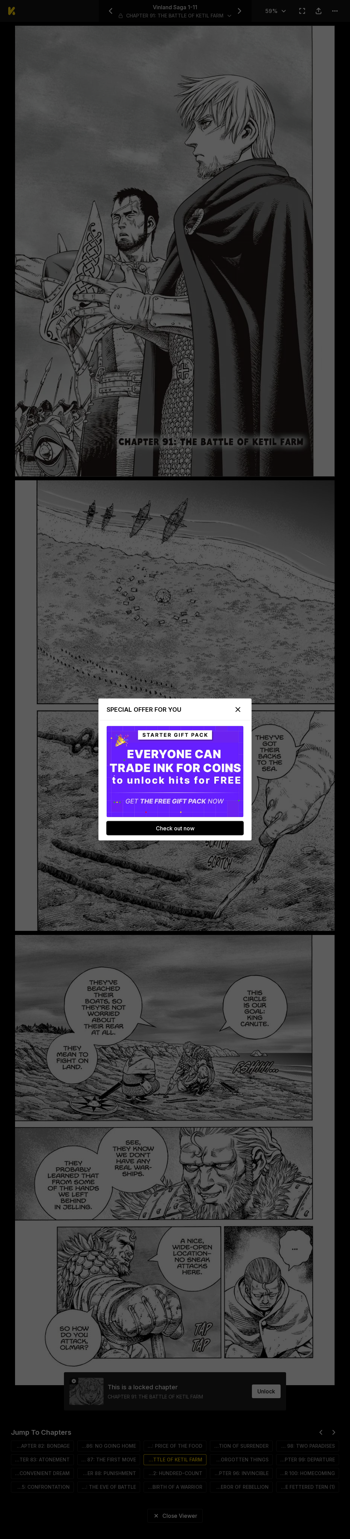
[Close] (237, 709)
